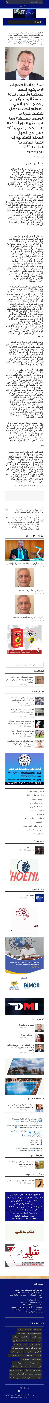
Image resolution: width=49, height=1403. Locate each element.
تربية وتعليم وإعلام (35, 803)
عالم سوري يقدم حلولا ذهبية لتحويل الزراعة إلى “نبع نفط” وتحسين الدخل (29, 510)
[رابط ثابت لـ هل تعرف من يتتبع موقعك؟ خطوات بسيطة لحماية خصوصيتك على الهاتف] (39, 727)
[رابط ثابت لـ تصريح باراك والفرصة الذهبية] (24, 587)
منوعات (12, 1374)
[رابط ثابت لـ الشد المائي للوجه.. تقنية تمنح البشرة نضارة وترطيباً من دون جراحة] (39, 747)
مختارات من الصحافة (34, 1374)
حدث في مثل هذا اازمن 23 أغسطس (20, 1180)
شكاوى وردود (37, 799)
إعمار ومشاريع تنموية (34, 1333)
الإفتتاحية (15, 1337)
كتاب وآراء (29, 33)
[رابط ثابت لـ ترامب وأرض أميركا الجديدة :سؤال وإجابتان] (24, 560)
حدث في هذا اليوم (16, 1352)
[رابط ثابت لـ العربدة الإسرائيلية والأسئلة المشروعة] (24, 614)
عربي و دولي (37, 1366)
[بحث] (7, 2)
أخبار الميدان (37, 1329)
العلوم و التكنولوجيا (35, 791)
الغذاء (25, 1344)
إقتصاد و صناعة (21, 1333)
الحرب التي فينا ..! (27, 1035)
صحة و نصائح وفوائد (35, 1363)
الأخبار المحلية (25, 1337)
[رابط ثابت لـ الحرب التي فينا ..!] (39, 1041)
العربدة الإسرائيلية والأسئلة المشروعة (28, 617)
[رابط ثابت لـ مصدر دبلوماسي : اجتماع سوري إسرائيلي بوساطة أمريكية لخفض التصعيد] (39, 716)
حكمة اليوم (30, 895)
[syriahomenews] (24, 16)
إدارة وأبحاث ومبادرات (34, 795)
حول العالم (28, 1355)
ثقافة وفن (38, 1352)
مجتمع (39, 814)
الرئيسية (38, 33)
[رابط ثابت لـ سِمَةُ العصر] (39, 854)
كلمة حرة (19, 1370)
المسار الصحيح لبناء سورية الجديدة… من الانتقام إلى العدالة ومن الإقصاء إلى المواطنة (20, 679)
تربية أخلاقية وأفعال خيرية (32, 826)
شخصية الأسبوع (36, 1359)
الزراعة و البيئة (29, 1340)
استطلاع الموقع (36, 807)
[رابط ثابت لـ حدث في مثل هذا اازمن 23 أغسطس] (39, 1187)
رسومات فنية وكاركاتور (16, 1355)
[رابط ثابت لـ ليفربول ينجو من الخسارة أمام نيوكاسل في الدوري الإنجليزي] (39, 737)
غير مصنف (27, 1366)
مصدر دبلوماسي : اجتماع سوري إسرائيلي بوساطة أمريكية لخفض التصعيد (22, 711)
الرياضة (39, 822)
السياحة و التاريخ (18, 1340)
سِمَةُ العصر (30, 847)
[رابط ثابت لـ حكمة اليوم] (39, 902)
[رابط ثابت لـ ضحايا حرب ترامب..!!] (39, 1031)
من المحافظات (21, 1374)
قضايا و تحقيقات (36, 811)
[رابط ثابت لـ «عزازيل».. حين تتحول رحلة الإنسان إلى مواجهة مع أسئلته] (39, 1168)
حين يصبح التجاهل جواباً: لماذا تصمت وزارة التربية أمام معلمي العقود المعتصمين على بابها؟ (20, 700)
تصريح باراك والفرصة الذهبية (31, 590)
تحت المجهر (17, 1344)
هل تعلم (23, 1377)
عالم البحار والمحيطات (33, 818)
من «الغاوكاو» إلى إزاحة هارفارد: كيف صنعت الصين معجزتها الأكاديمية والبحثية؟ (20, 1047)
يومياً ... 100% (14, 1377)
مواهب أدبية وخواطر (34, 830)
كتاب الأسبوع (37, 1370)
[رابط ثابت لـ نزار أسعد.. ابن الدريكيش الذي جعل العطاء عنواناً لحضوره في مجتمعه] (39, 1111)
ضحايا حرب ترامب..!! (26, 1025)
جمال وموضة (37, 834)
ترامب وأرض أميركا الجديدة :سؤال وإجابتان (25, 563)
